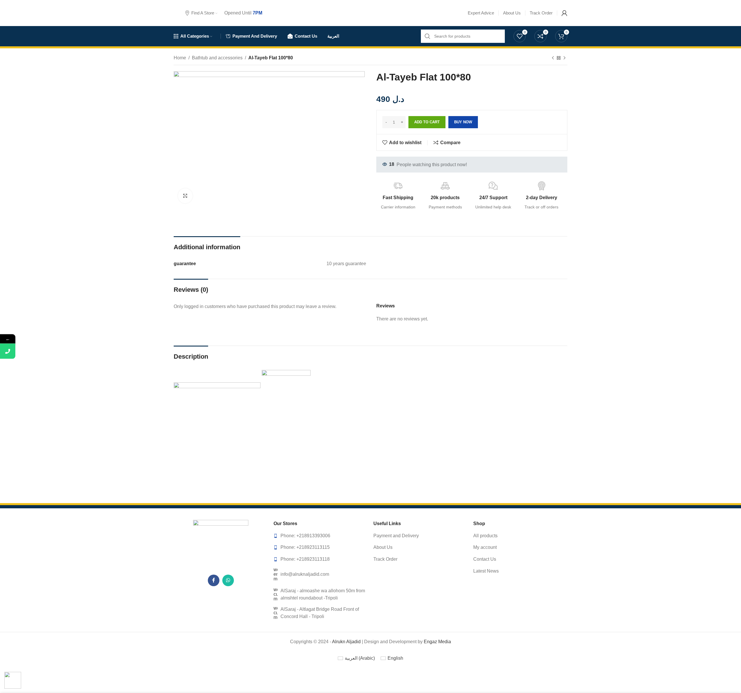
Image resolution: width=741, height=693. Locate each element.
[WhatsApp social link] (228, 580)
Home (180, 57)
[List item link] (321, 536)
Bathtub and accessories (217, 57)
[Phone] (7, 351)
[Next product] (564, 58)
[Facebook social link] (213, 580)
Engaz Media (437, 641)
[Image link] (221, 543)
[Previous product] (553, 58)
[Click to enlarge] (185, 195)
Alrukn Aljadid (346, 641)
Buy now (463, 122)
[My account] (564, 13)
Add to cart (427, 122)
